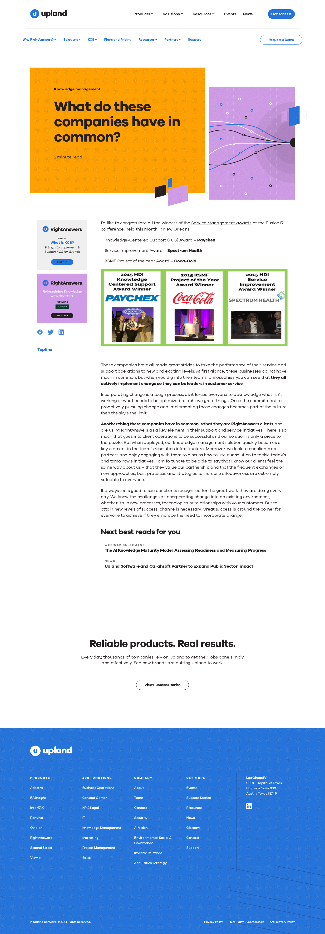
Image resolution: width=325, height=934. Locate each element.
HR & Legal (90, 808)
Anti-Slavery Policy (282, 922)
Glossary (193, 828)
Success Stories (198, 798)
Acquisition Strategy (150, 863)
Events (191, 788)
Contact (192, 838)
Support (192, 848)
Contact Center (94, 798)
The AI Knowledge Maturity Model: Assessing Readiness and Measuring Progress (185, 550)
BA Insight (38, 798)
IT (83, 818)
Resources (146, 39)
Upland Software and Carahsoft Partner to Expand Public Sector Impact (179, 566)
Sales (86, 857)
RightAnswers (41, 838)
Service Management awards (221, 223)
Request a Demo (281, 40)
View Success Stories (162, 685)
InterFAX (37, 808)
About (139, 788)
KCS (91, 39)
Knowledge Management (101, 828)
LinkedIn (249, 806)
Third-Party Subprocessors (246, 922)
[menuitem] (145, 14)
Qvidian (36, 828)
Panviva (36, 818)
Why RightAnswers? (38, 39)
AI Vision (141, 828)
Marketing (90, 838)
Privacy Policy (213, 922)
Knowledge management (77, 89)
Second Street (41, 848)
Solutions (71, 39)
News (190, 818)
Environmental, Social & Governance (152, 840)
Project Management (98, 848)
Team (138, 798)
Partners (171, 39)
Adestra (36, 788)
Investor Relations (148, 853)
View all (36, 857)
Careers (140, 808)
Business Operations (98, 788)
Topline (44, 349)
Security (141, 818)
